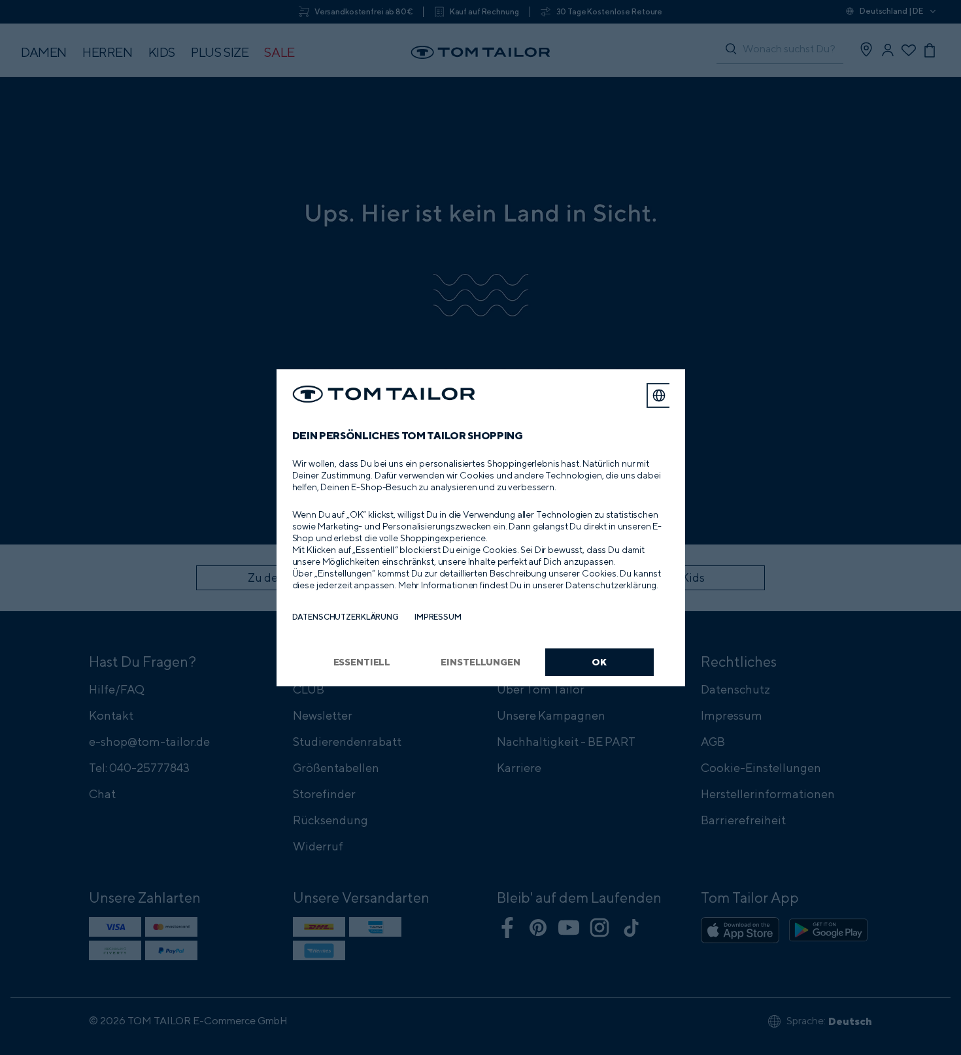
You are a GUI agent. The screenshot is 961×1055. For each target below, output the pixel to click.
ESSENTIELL (362, 661)
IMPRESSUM (438, 617)
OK (599, 661)
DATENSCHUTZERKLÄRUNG (345, 617)
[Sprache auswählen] (659, 395)
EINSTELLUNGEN (480, 661)
